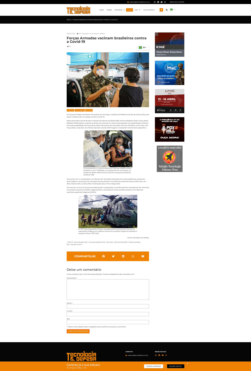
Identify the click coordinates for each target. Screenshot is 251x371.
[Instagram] (155, 2)
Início (69, 19)
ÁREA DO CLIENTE (177, 2)
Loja (136, 10)
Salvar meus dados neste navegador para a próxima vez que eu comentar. (97, 327)
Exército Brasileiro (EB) (80, 242)
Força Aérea (79, 110)
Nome (70, 303)
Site (68, 319)
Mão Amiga (109, 242)
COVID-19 (70, 242)
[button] (166, 9)
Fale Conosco (149, 10)
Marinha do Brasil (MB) (120, 242)
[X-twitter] (165, 2)
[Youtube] (161, 2)
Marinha (89, 110)
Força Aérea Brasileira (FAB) (97, 242)
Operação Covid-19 (76, 244)
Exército (70, 110)
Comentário (72, 278)
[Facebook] (158, 2)
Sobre (109, 10)
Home (101, 10)
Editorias (118, 10)
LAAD (129, 10)
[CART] (161, 10)
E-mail (70, 311)
